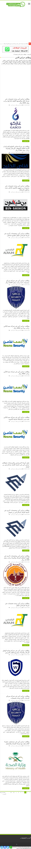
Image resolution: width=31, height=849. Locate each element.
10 (13, 792)
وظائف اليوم (20, 105)
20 (11, 792)
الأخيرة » (4, 794)
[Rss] (16, 844)
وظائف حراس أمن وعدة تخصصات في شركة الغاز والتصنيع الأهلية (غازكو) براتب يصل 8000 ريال (16, 101)
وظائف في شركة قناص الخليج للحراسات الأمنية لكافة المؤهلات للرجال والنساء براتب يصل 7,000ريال (16, 148)
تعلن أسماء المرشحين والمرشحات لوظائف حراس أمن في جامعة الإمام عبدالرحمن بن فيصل (15, 465)
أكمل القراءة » (25, 141)
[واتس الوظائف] (15, 4)
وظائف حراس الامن (14, 105)
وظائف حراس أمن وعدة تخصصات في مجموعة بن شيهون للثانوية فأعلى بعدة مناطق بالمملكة (17, 188)
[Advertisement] (15, 24)
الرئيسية (29, 54)
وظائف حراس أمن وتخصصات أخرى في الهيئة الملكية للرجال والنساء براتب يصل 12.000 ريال (16, 558)
